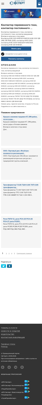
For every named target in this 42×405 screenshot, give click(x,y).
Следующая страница (24, 253)
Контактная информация (13, 337)
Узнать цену (16, 49)
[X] (4, 266)
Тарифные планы (8, 344)
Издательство (7, 334)
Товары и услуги (9, 328)
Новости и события (10, 331)
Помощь (4, 347)
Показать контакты (16, 59)
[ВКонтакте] (10, 266)
